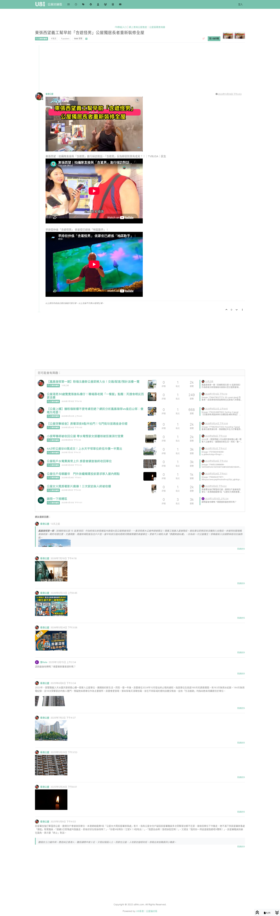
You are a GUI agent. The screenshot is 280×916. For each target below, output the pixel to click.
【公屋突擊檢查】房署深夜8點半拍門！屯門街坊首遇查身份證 (87, 423)
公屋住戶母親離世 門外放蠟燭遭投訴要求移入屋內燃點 (83, 473)
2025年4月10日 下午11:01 (72, 503)
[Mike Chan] (41, 500)
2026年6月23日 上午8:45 (72, 416)
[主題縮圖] (152, 396)
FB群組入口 (121, 27)
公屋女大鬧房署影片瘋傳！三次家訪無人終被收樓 (79, 486)
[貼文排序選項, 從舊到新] (203, 38)
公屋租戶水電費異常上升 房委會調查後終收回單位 (79, 461)
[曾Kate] (203, 498)
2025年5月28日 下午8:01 (71, 478)
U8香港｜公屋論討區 (146, 911)
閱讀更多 (241, 549)
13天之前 (65, 385)
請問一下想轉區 (57, 498)
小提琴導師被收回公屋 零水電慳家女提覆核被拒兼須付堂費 (85, 436)
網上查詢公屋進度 (138, 27)
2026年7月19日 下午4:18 (72, 401)
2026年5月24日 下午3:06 (72, 427)
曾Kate (43, 662)
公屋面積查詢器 (157, 27)
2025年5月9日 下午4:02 (71, 490)
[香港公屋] (41, 383)
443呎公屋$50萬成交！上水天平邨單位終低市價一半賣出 (84, 448)
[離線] (40, 96)
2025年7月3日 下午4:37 (71, 452)
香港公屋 (49, 94)
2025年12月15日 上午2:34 (216, 498)
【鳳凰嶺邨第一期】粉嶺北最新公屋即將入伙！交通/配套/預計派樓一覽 (93, 381)
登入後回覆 (214, 38)
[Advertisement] (132, 68)
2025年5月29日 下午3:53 (72, 465)
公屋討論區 (55, 4)
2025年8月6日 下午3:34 (71, 440)
